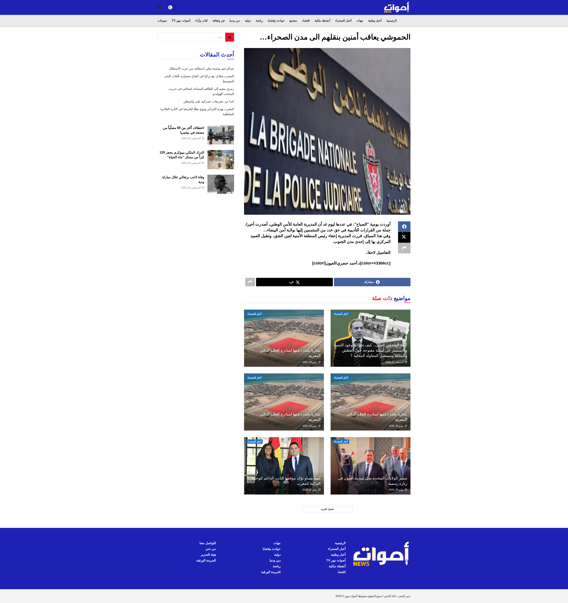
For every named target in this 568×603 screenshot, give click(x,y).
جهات (360, 20)
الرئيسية (392, 20)
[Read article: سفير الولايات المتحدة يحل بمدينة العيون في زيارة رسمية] (370, 465)
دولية (248, 20)
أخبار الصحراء (343, 20)
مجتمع (293, 20)
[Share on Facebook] (404, 226)
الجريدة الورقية (271, 572)
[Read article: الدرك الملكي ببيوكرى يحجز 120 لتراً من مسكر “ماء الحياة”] (220, 159)
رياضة (259, 20)
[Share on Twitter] (404, 237)
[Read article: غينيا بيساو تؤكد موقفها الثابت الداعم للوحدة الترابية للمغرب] (284, 465)
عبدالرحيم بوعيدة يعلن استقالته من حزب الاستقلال (201, 68)
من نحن (210, 549)
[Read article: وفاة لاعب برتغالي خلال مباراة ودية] (220, 184)
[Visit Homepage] (396, 7)
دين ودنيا (234, 20)
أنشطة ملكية (322, 20)
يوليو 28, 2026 (310, 362)
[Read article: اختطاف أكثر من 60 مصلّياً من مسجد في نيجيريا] (220, 134)
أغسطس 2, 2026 (395, 362)
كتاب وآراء (201, 20)
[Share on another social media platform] (404, 248)
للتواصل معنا (207, 543)
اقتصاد (306, 20)
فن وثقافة (219, 20)
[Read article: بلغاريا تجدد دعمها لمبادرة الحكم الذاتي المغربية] (284, 338)
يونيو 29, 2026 (310, 489)
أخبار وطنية (375, 20)
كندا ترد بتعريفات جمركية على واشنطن (208, 101)
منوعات (162, 20)
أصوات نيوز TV (181, 20)
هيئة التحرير (208, 554)
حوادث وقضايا (276, 20)
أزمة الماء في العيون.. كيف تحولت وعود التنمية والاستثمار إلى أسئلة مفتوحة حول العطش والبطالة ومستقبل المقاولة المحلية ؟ (370, 350)
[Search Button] (159, 7)
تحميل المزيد (327, 509)
